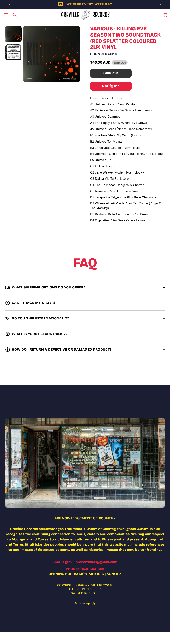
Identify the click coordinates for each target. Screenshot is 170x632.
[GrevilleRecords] (85, 15)
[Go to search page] (15, 14)
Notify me (111, 86)
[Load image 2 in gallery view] (13, 52)
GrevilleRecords (99, 585)
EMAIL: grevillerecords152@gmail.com (85, 562)
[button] (15, 14)
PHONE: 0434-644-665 (85, 569)
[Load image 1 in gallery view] (13, 34)
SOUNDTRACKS (103, 54)
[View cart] (165, 14)
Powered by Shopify (85, 593)
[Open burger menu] (6, 14)
